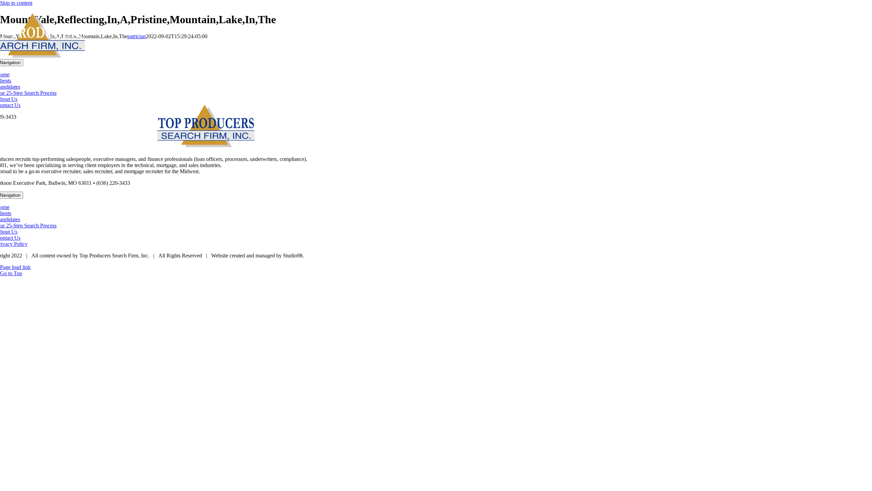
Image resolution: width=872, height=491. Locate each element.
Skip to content (16, 3)
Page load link (15, 267)
